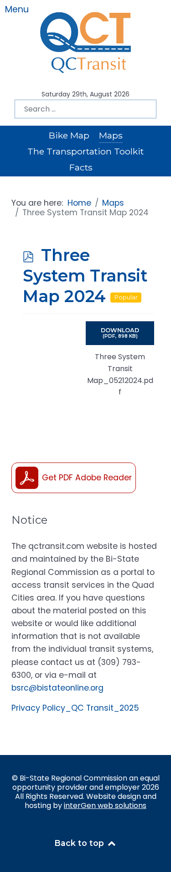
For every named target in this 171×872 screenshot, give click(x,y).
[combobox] (85, 109)
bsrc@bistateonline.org (57, 687)
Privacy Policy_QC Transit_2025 (75, 707)
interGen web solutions (105, 805)
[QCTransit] (85, 40)
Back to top (80, 843)
